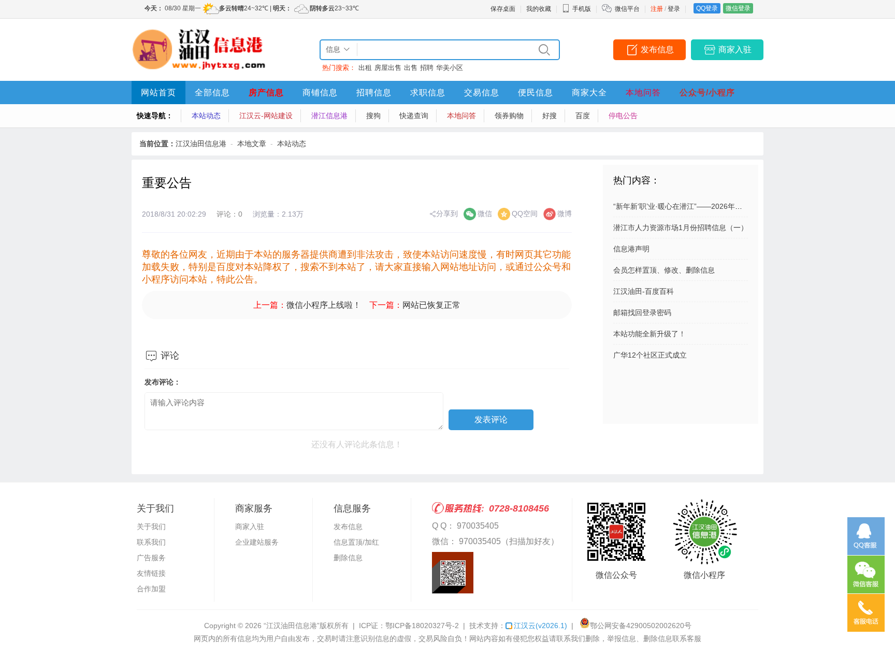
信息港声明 (631, 249)
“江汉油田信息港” (292, 625)
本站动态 (206, 115)
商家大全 (589, 92)
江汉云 (540, 625)
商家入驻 (735, 49)
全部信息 (212, 92)
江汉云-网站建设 (266, 115)
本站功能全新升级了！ (649, 334)
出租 (365, 68)
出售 (410, 68)
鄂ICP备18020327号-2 (422, 625)
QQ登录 (707, 8)
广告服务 (151, 557)
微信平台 (627, 8)
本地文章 (251, 143)
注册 (657, 8)
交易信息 (481, 92)
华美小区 (449, 68)
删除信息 (348, 557)
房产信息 (266, 92)
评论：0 (229, 214)
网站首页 (158, 92)
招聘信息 (374, 92)
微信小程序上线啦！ (323, 305)
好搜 (549, 115)
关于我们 (151, 526)
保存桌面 (502, 8)
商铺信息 (320, 92)
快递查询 (413, 115)
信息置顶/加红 (356, 542)
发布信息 (657, 49)
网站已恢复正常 (431, 305)
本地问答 (643, 92)
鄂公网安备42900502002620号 (640, 625)
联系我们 (151, 542)
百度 (582, 115)
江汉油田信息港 (201, 143)
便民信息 (535, 92)
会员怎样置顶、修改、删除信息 (664, 270)
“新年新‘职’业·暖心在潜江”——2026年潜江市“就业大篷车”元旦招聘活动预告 (734, 206)
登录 (674, 8)
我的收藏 (538, 8)
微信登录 (738, 8)
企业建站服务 (257, 542)
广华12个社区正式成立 (650, 355)
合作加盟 (151, 589)
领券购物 (509, 115)
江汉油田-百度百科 (643, 291)
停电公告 (623, 115)
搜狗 (373, 115)
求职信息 (427, 92)
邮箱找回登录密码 (642, 312)
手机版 (581, 8)
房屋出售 (387, 68)
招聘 (427, 68)
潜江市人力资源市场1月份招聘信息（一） (680, 227)
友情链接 (151, 573)
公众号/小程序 (707, 92)
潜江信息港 (329, 115)
